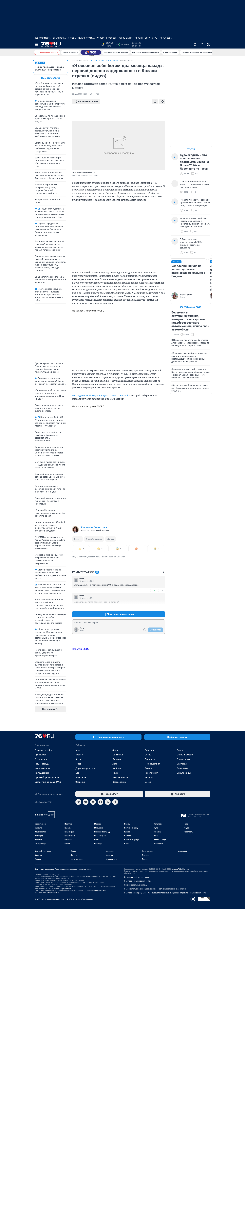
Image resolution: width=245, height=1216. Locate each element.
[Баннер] (90, 52)
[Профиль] (208, 45)
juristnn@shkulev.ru (98, 890)
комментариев (88, 101)
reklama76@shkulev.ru (180, 869)
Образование (119, 782)
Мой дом (117, 768)
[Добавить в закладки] (155, 101)
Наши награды (42, 764)
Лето (114, 764)
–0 (161, 590)
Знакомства (59, 38)
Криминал (117, 754)
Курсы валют (126, 38)
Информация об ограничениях (136, 877)
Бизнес (79, 754)
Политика (150, 759)
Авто (77, 750)
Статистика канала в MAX (48, 782)
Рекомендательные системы (135, 885)
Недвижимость (43, 38)
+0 (154, 590)
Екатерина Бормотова (94, 527)
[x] (108, 802)
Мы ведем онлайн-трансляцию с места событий (100, 395)
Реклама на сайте (43, 750)
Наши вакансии (42, 768)
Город (78, 764)
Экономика (182, 768)
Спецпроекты (184, 773)
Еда (77, 773)
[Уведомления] (201, 45)
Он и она (149, 750)
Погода (72, 38)
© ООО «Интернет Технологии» (80, 899)
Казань (77, 539)
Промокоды (166, 38)
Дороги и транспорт (85, 768)
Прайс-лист (40, 754)
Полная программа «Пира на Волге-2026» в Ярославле (49, 68)
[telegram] (78, 802)
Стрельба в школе (94, 539)
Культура (116, 759)
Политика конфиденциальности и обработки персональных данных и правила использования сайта (165, 893)
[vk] (85, 802)
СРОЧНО (40, 63)
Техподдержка (42, 773)
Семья (148, 782)
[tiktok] (115, 802)
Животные (80, 777)
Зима (115, 750)
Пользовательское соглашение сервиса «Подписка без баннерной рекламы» (155, 889)
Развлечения (151, 773)
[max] (100, 802)
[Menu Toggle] (36, 45)
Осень (148, 754)
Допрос (110, 539)
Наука (115, 773)
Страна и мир (183, 759)
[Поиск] (195, 45)
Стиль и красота (185, 754)
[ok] (93, 802)
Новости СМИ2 (80, 649)
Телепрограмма (86, 38)
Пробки (139, 38)
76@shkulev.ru (65, 888)
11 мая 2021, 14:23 (79, 94)
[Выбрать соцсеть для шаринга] (162, 101)
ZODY (147, 38)
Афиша (100, 38)
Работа (148, 768)
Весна (78, 759)
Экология (182, 764)
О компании (41, 759)
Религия (149, 777)
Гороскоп (111, 38)
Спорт (180, 750)
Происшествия (152, 764)
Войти (82, 631)
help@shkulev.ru (53, 892)
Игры (155, 38)
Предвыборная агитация (47, 777)
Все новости (50, 77)
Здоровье (80, 782)
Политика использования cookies (137, 881)
